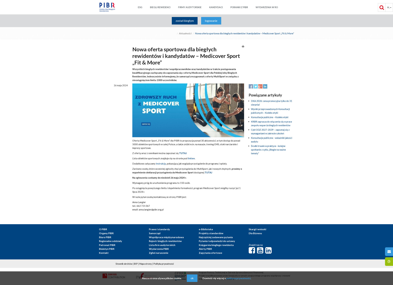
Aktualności (185, 33)
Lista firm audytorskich (162, 244)
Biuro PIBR (105, 237)
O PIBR (103, 229)
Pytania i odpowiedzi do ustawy (217, 241)
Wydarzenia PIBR (159, 248)
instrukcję (161, 163)
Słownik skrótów (124, 263)
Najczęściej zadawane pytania (216, 237)
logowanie (211, 20)
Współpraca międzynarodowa (166, 237)
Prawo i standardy (159, 229)
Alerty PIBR (205, 248)
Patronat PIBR (107, 244)
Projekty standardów (211, 233)
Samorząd (154, 233)
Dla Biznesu (255, 233)
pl (388, 7)
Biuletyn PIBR (106, 248)
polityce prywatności (238, 278)
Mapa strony (145, 263)
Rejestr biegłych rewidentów (165, 241)
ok (192, 278)
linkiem (191, 158)
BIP (136, 263)
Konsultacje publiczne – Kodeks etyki (269, 117)
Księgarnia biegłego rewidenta (216, 244)
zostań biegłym (185, 20)
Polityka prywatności (163, 263)
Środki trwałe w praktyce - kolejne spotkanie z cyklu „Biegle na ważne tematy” (268, 150)
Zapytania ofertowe (210, 252)
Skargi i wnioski (257, 229)
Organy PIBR (106, 233)
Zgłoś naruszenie (158, 252)
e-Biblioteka (206, 229)
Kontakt (104, 252)
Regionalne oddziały (110, 241)
